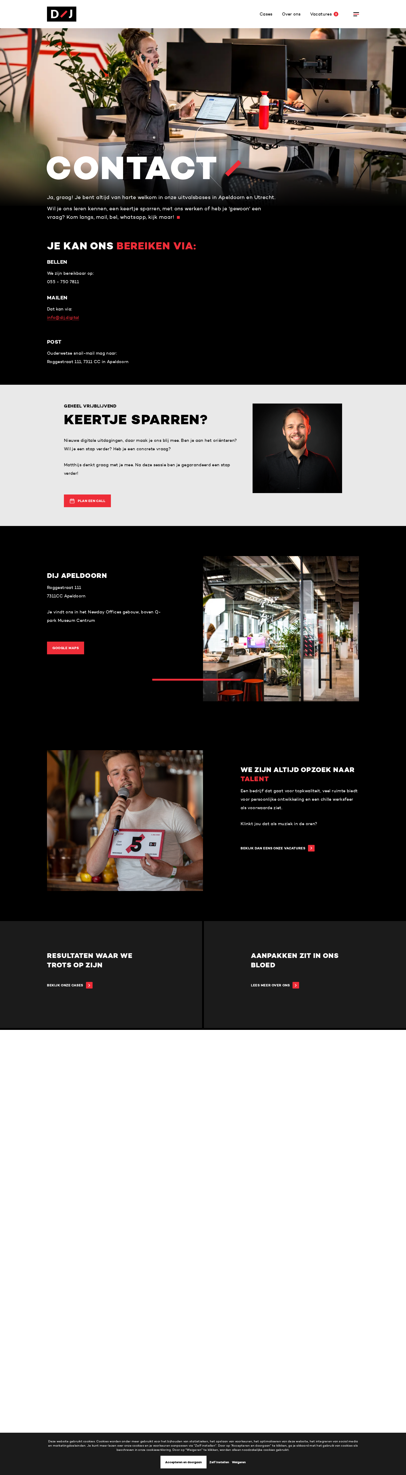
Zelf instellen (219, 1462)
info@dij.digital (63, 317)
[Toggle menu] (356, 14)
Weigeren (239, 1462)
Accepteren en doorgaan (183, 1462)
